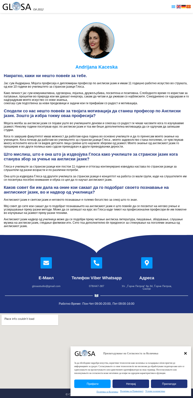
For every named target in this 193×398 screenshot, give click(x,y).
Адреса (146, 278)
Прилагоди (169, 383)
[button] (185, 353)
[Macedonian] (188, 6)
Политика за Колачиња (107, 391)
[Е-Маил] (46, 263)
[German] (183, 6)
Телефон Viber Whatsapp (97, 278)
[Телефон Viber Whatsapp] (96, 263)
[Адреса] (146, 263)
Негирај (131, 383)
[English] (178, 6)
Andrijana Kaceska (96, 67)
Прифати (92, 383)
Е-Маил (46, 278)
